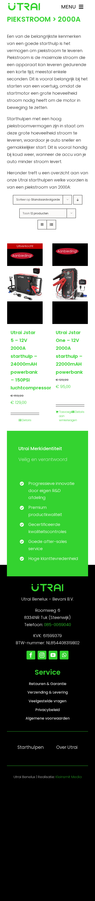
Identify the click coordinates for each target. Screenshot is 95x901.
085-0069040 (57, 624)
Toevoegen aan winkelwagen (64, 416)
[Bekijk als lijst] (51, 224)
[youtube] (53, 655)
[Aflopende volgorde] (77, 199)
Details (26, 420)
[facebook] (31, 655)
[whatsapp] (64, 655)
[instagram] (42, 655)
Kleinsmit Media (69, 776)
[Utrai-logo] (24, 5)
